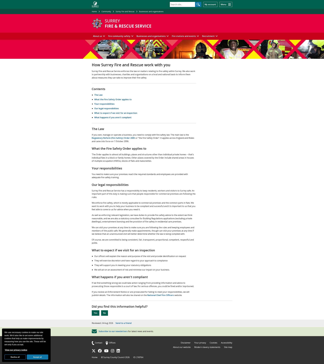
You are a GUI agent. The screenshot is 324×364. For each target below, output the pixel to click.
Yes (95, 313)
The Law (98, 95)
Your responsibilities (104, 103)
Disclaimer (186, 342)
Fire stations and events (184, 36)
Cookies (213, 342)
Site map (228, 347)
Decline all (15, 357)
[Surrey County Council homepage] (95, 4)
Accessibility (226, 342)
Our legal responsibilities (106, 108)
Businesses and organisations (151, 11)
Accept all (37, 357)
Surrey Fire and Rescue (125, 11)
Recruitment (208, 36)
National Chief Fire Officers (160, 295)
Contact (98, 342)
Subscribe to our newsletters (113, 331)
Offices (112, 342)
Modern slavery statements (207, 347)
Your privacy (200, 342)
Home (94, 11)
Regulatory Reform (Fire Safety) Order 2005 (113, 138)
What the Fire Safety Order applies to (113, 99)
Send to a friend (123, 323)
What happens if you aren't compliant (112, 117)
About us (97, 36)
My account (210, 4)
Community (106, 11)
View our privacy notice (16, 350)
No (104, 313)
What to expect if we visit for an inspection (115, 113)
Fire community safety (119, 36)
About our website (182, 347)
